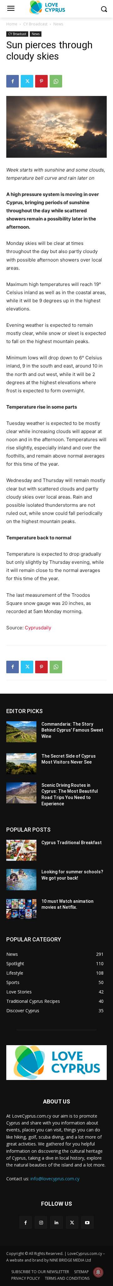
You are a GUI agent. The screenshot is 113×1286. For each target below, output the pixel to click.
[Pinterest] (41, 81)
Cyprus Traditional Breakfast (71, 842)
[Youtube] (87, 1222)
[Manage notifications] (98, 1272)
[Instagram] (41, 1222)
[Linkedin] (56, 1222)
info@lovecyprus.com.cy (54, 1179)
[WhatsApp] (56, 81)
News (58, 24)
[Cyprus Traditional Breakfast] (21, 850)
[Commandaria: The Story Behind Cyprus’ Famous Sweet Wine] (21, 731)
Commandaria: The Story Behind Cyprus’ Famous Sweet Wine (72, 730)
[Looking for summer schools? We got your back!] (21, 879)
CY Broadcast (35, 24)
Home (11, 24)
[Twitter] (27, 81)
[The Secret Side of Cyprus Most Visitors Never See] (21, 763)
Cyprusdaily (38, 628)
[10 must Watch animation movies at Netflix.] (21, 908)
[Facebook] (12, 81)
